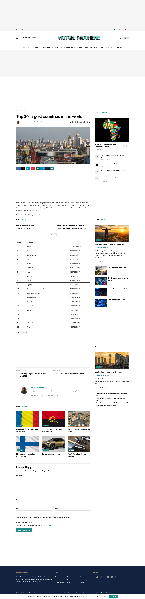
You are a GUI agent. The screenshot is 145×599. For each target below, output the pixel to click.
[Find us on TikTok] (128, 29)
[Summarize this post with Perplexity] (52, 168)
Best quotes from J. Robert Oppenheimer (113, 164)
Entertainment (91, 47)
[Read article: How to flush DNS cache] (101, 303)
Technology (69, 47)
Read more (101, 261)
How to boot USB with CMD (117, 289)
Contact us (126, 593)
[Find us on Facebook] (112, 29)
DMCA (102, 593)
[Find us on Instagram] (117, 29)
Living (79, 47)
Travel (57, 47)
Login (19, 29)
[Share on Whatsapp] (38, 168)
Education (47, 47)
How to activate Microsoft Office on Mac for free (113, 156)
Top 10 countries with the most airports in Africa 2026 (72, 229)
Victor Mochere (27, 122)
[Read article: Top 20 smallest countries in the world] (79, 419)
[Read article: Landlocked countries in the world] (112, 360)
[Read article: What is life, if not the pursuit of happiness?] (112, 233)
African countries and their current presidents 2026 (105, 145)
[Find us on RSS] (115, 577)
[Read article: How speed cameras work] (101, 270)
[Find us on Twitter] (114, 29)
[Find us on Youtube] (125, 29)
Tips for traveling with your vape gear (77, 455)
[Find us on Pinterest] (122, 29)
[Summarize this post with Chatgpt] (47, 168)
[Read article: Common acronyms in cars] (53, 444)
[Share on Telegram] (42, 168)
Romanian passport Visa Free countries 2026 (27, 430)
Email (18, 509)
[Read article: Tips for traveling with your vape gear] (79, 444)
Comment (20, 475)
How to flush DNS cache (116, 300)
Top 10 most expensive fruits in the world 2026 (112, 403)
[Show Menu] (17, 38)
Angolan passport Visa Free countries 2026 (52, 430)
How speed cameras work (25, 225)
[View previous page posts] (51, 234)
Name (18, 500)
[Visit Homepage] (79, 37)
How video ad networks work (106, 405)
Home (18, 111)
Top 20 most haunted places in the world (70, 225)
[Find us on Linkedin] (104, 577)
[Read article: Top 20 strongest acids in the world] (101, 281)
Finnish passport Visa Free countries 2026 (26, 455)
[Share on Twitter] (23, 168)
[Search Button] (121, 37)
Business (26, 47)
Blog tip (118, 593)
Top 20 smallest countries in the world (79, 430)
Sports (118, 47)
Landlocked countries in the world (108, 372)
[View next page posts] (55, 234)
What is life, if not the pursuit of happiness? (110, 244)
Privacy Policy (46, 525)
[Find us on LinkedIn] (119, 29)
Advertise (63, 593)
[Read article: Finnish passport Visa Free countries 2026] (27, 444)
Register (25, 29)
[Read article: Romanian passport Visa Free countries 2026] (27, 419)
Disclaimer (71, 593)
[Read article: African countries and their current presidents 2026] (112, 130)
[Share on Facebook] (18, 168)
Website (57, 509)
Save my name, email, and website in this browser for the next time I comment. (44, 517)
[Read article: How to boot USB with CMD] (101, 292)
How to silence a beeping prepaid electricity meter (113, 178)
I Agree (113, 596)
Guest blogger (110, 593)
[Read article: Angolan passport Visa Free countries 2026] (53, 419)
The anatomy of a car (23, 228)
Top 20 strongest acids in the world (118, 279)
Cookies (78, 593)
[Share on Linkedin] (28, 168)
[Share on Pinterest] (33, 168)
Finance (37, 47)
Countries (24, 332)
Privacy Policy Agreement (24, 522)
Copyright (96, 593)
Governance (105, 47)
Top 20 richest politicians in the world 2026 (113, 170)
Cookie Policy (103, 596)
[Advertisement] (72, 14)
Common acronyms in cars (51, 454)
